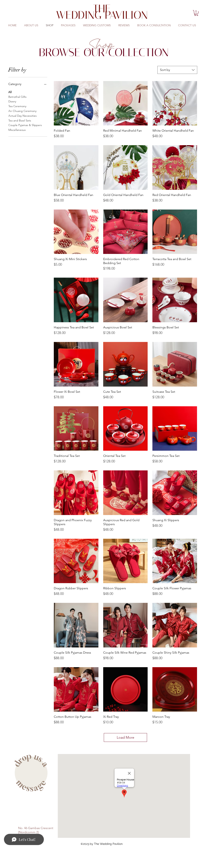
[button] (196, 13)
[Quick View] (76, 103)
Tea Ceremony (17, 106)
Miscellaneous (17, 130)
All (10, 92)
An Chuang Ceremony (22, 111)
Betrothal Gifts (17, 97)
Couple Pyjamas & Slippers (25, 125)
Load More (125, 737)
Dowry (12, 101)
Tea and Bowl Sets (19, 120)
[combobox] (177, 70)
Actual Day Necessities (22, 116)
